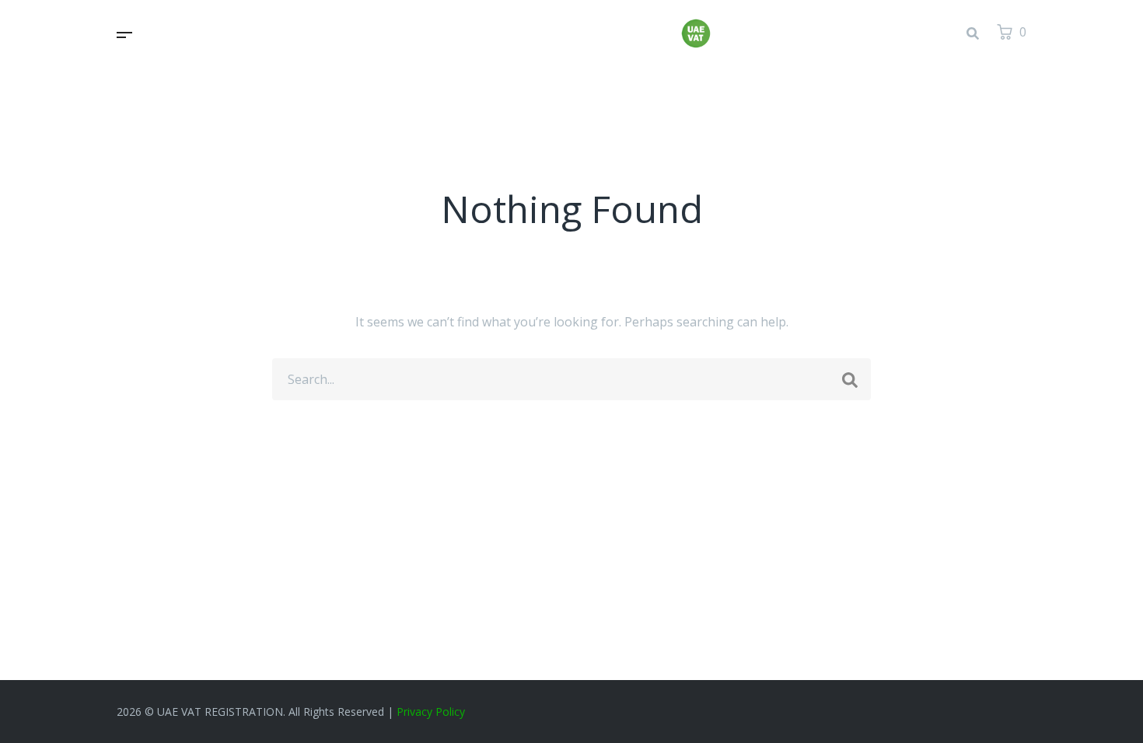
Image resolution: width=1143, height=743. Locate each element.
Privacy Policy (431, 711)
